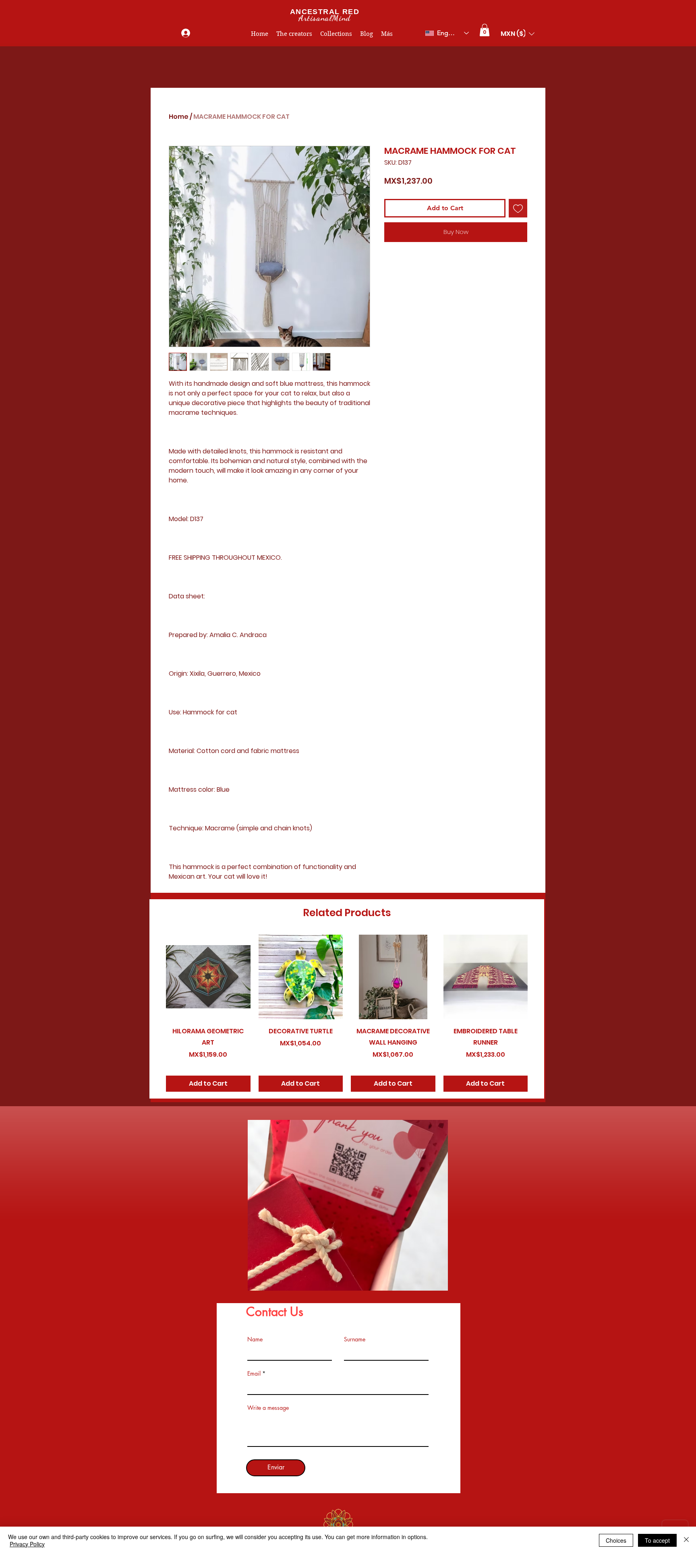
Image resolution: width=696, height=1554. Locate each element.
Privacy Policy (27, 1544)
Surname (354, 1339)
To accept (657, 1540)
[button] (484, 30)
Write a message (268, 1408)
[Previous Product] (154, 976)
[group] (346, 1013)
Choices (616, 1540)
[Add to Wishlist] (518, 208)
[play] (429, 1284)
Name (255, 1339)
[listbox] (517, 34)
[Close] (686, 1540)
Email (254, 1373)
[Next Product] (539, 976)
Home (178, 116)
